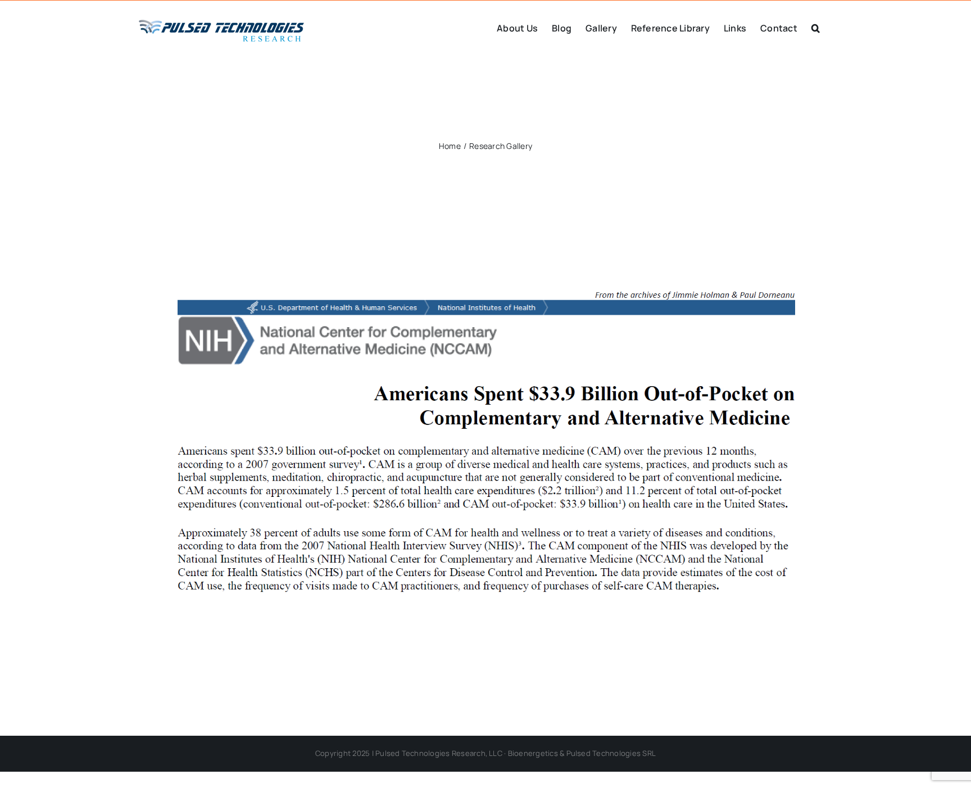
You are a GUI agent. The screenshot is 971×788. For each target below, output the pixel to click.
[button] (815, 27)
